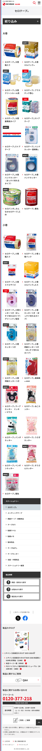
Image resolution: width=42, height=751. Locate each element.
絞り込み (11, 21)
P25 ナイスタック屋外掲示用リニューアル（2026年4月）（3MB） (23, 667)
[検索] (34, 3)
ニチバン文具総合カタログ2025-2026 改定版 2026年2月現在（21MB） (23, 659)
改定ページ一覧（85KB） (15, 663)
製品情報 (17, 4)
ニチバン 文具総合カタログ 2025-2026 (18, 653)
